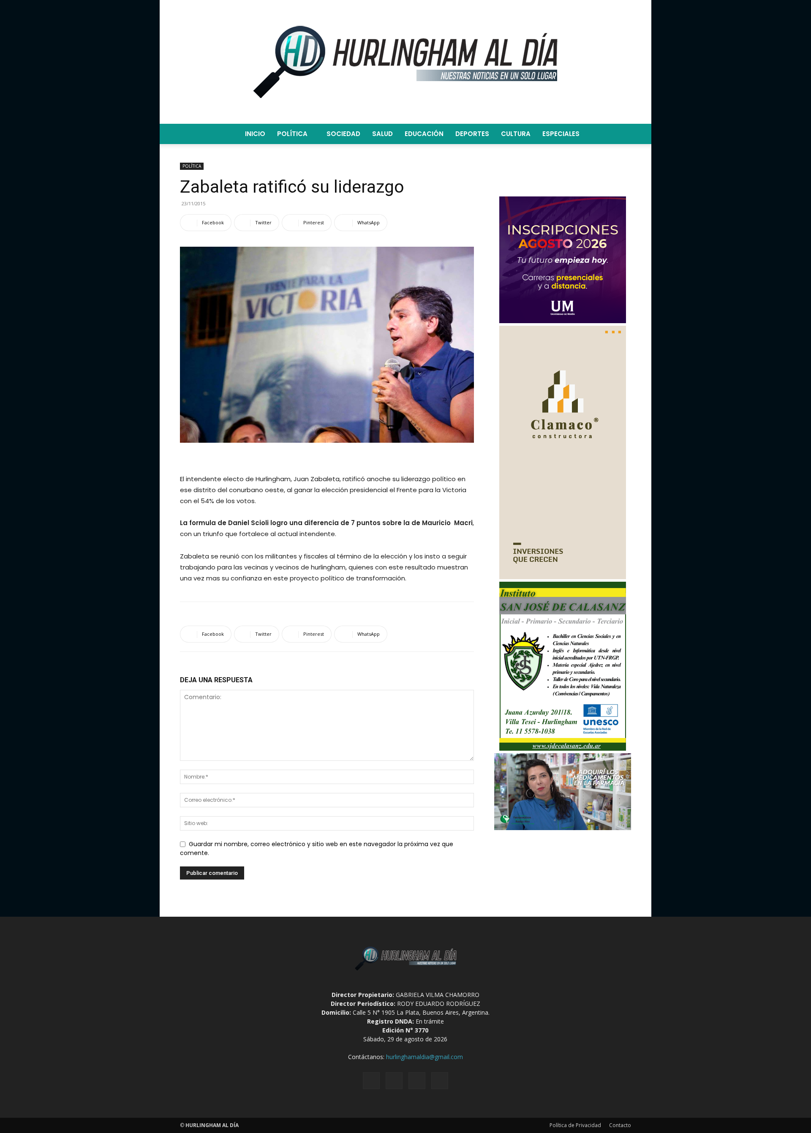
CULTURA (516, 133)
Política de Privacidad (575, 1125)
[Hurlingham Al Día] (405, 62)
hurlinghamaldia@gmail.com (424, 1057)
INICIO (255, 133)
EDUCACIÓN (424, 133)
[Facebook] (371, 1080)
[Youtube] (439, 1080)
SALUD (382, 133)
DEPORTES (472, 133)
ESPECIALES (561, 133)
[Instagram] (394, 1080)
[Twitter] (416, 1080)
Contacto (620, 1125)
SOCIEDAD (343, 133)
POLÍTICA (292, 133)
